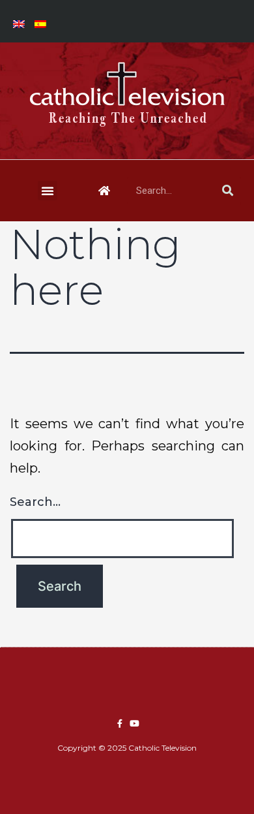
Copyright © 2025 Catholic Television (127, 748)
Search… (35, 502)
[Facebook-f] (119, 723)
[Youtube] (134, 723)
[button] (47, 190)
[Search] (227, 190)
